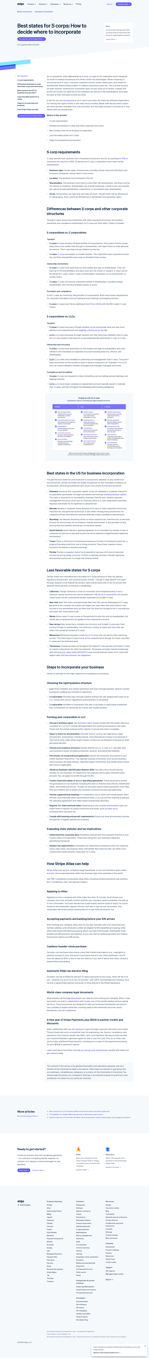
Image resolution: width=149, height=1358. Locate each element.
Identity (50, 1241)
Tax (48, 1275)
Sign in (109, 4)
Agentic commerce (83, 1211)
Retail (78, 1275)
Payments (51, 1260)
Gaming (79, 1254)
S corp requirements (25, 80)
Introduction (22, 76)
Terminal (50, 1278)
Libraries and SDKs (83, 1314)
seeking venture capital (115, 494)
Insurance (80, 1260)
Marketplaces (81, 1232)
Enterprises (80, 1205)
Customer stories (112, 1208)
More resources (24, 11)
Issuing (49, 1248)
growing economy (72, 555)
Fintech (79, 1251)
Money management (84, 1235)
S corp (85, 76)
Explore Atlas (81, 1170)
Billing (49, 1214)
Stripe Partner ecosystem (86, 1290)
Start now (23, 1170)
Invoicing (50, 1245)
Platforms (80, 1238)
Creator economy (83, 1248)
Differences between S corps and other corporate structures (30, 85)
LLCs (57, 335)
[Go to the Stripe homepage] (20, 1201)
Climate (50, 1223)
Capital (49, 1217)
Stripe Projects (82, 1317)
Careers (109, 1253)
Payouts (50, 1263)
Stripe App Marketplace (85, 1286)
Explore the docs (112, 1167)
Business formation (44, 11)
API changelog (81, 1311)
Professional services (84, 1269)
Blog (107, 1211)
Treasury (50, 1281)
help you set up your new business (92, 1050)
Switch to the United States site (106, 1352)
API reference (81, 1304)
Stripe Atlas (52, 870)
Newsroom (110, 1256)
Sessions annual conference (116, 1217)
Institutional (110, 1247)
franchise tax (55, 547)
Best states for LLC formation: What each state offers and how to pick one (79, 1111)
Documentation (82, 1301)
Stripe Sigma (51, 1272)
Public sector (81, 1272)
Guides (108, 1205)
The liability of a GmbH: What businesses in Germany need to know (76, 1114)
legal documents (74, 998)
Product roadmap (112, 1250)
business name (85, 723)
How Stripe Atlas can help (27, 109)
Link (48, 1251)
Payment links (52, 1257)
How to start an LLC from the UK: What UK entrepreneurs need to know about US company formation (90, 1117)
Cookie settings (112, 1235)
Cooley (87, 1001)
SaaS (78, 1241)
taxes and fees (109, 627)
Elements (50, 1235)
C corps (61, 254)
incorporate (68, 100)
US (91, 178)
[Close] (144, 1346)
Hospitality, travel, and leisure (87, 1257)
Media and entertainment (85, 1263)
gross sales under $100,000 (73, 652)
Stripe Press (110, 1259)
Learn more (110, 39)
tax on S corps (91, 635)
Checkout (50, 1220)
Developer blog (82, 1320)
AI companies (81, 1245)
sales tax (111, 808)
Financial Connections (55, 1238)
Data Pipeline (52, 1232)
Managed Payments (54, 1254)
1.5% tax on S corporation (105, 594)
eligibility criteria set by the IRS (93, 330)
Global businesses (83, 1226)
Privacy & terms (112, 1220)
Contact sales (122, 4)
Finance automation (83, 1223)
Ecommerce (80, 1217)
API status (80, 1307)
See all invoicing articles (27, 1116)
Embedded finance (83, 1220)
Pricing (78, 4)
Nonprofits (80, 1266)
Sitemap (109, 1232)
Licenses (109, 1229)
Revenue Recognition (55, 1269)
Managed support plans (114, 1274)
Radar (49, 1266)
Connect (50, 1226)
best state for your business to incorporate (78, 479)
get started (52, 1053)
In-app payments (82, 1229)
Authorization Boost (54, 1211)
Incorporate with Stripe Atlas (31, 39)
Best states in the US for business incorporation (27, 91)
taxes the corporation (63, 611)
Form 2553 (96, 304)
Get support (110, 1271)
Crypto (49, 1229)
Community (110, 1214)
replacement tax (69, 619)
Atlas (49, 1208)
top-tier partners (76, 1029)
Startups (79, 1208)
